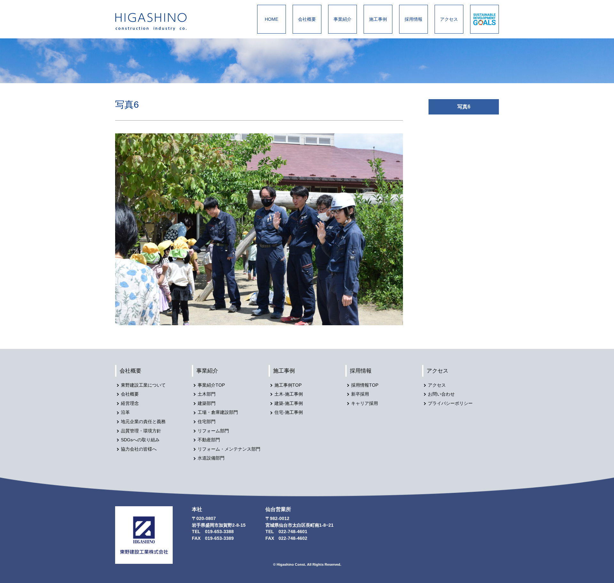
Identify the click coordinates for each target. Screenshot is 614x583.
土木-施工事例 (288, 394)
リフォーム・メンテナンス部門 (229, 449)
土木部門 (207, 394)
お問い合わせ (441, 394)
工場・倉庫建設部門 (218, 412)
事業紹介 (342, 19)
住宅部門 (207, 421)
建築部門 (207, 403)
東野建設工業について (143, 385)
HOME (271, 19)
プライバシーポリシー (450, 403)
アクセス (449, 19)
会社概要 (307, 19)
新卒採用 (360, 394)
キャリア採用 (364, 403)
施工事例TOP (288, 385)
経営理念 (130, 403)
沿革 (125, 412)
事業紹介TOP (211, 385)
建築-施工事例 (288, 403)
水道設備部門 (211, 458)
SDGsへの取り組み (140, 439)
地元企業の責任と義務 (143, 421)
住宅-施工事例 (288, 412)
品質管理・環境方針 (141, 431)
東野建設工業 (156, 22)
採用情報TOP (364, 385)
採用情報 (413, 19)
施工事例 (378, 19)
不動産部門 (209, 439)
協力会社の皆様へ (139, 449)
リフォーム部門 (213, 431)
